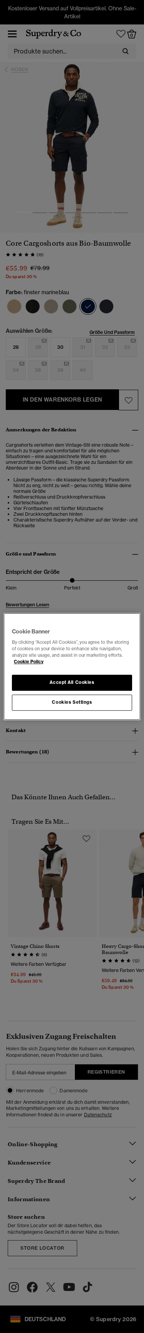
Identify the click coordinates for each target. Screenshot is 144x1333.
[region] (71, 667)
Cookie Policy (28, 661)
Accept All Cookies (72, 682)
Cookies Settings (72, 702)
